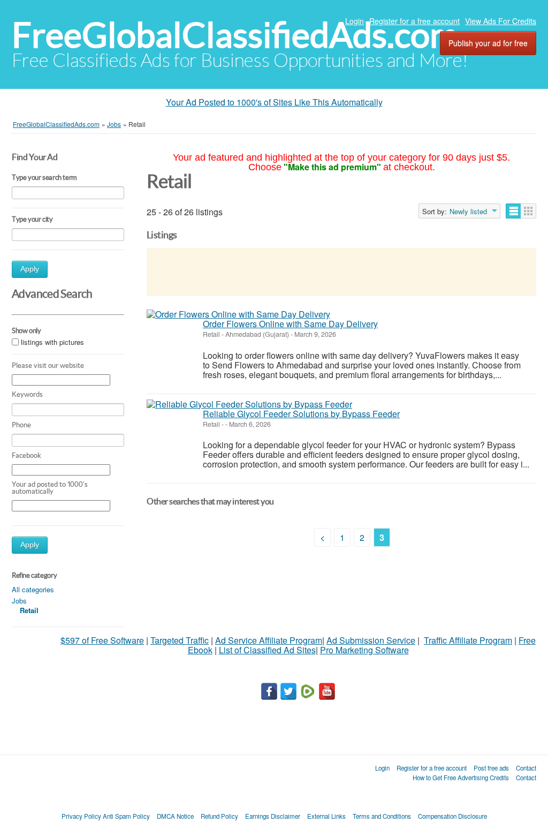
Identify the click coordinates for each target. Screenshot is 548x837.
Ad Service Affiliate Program (268, 640)
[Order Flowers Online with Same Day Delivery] (238, 314)
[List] (513, 210)
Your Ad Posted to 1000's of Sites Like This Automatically (274, 102)
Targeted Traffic (179, 640)
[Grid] (528, 210)
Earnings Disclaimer (272, 816)
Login (354, 21)
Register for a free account (414, 21)
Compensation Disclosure (452, 816)
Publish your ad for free (488, 42)
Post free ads (491, 768)
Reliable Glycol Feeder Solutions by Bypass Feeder (301, 414)
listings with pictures (52, 342)
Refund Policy (219, 816)
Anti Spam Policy (126, 816)
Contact (526, 768)
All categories (33, 589)
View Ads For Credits (500, 21)
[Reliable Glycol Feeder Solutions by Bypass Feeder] (249, 404)
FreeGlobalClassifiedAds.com (235, 35)
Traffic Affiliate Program (468, 640)
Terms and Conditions (382, 816)
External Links (326, 816)
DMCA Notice (175, 816)
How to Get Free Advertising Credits (461, 777)
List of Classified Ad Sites (267, 650)
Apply (29, 269)
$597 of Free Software (102, 640)
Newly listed (468, 211)
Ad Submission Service (370, 640)
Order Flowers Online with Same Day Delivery (290, 324)
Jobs (19, 600)
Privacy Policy (81, 816)
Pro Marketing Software (364, 650)
